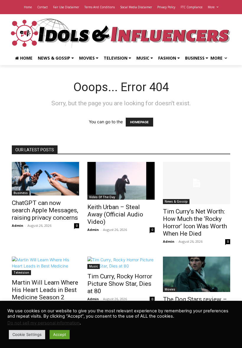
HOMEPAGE (139, 122)
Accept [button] (59, 334)
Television (116, 58)
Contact (42, 7)
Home (28, 7)
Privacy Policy (166, 7)
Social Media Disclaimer (136, 7)
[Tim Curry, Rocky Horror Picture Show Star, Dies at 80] (121, 263)
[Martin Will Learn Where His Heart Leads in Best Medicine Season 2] (45, 266)
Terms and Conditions (99, 7)
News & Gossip (54, 58)
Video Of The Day (102, 197)
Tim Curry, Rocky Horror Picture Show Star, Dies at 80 (119, 284)
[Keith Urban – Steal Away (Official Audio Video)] (121, 181)
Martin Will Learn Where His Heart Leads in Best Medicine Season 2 (45, 290)
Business (195, 58)
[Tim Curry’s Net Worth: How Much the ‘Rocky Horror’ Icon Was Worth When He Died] (196, 183)
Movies (87, 58)
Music (143, 58)
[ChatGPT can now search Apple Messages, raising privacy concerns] (45, 179)
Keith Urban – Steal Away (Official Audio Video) (115, 214)
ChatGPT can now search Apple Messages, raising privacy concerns (45, 210)
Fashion (167, 58)
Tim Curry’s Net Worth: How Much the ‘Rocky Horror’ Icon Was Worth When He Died (195, 222)
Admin (17, 225)
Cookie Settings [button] (27, 334)
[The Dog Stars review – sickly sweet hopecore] (196, 274)
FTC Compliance (191, 7)
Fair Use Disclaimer (66, 7)
